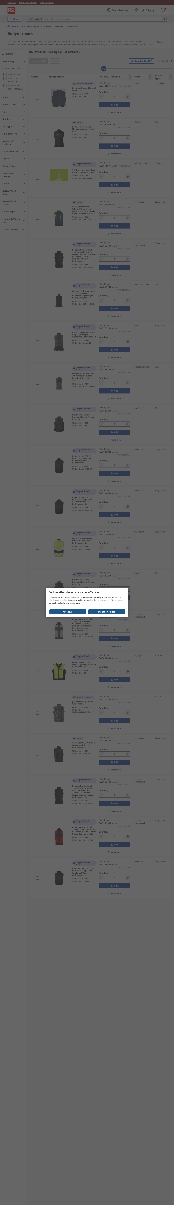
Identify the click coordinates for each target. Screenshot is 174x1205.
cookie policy (57, 603)
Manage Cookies (106, 611)
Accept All (68, 611)
